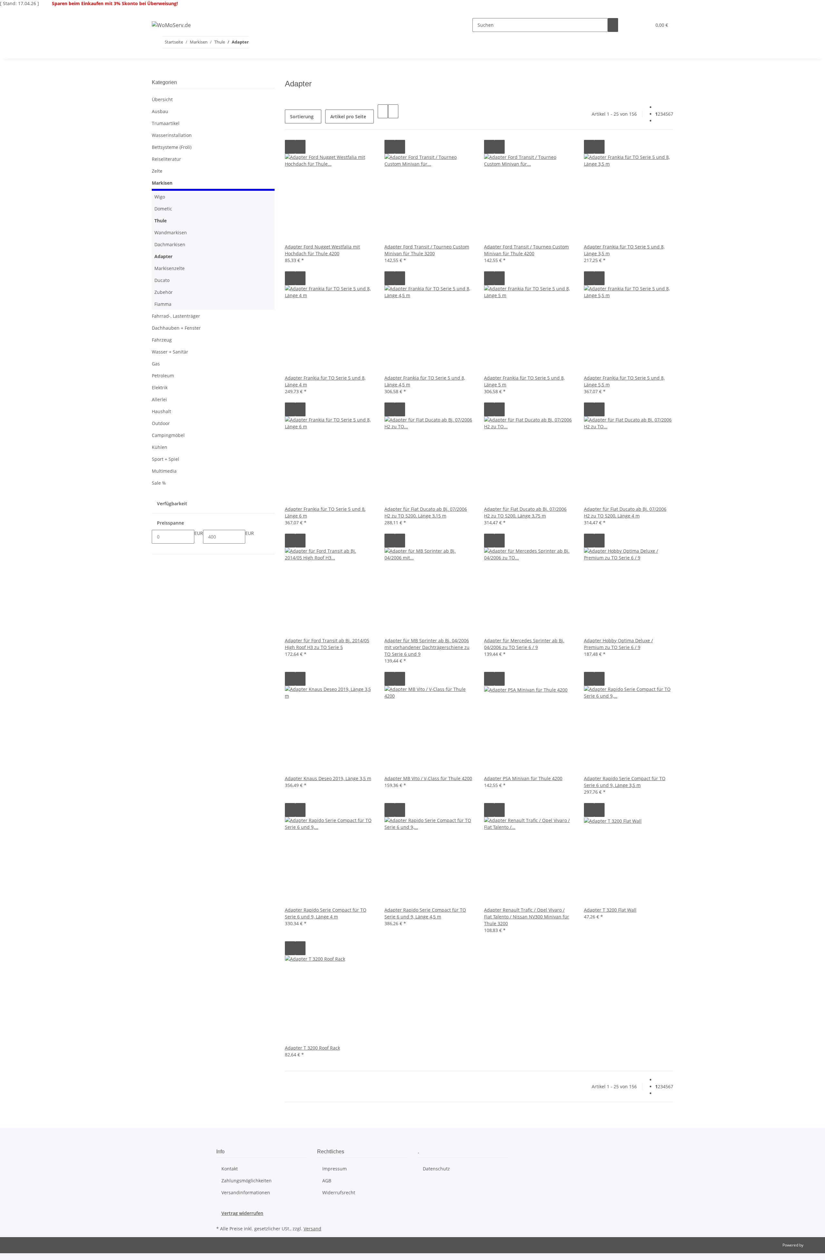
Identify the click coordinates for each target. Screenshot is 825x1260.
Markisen (162, 183)
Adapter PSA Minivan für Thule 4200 (523, 778)
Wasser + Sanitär (170, 352)
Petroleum (163, 376)
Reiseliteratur (166, 159)
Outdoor (161, 423)
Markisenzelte (169, 268)
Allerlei (159, 399)
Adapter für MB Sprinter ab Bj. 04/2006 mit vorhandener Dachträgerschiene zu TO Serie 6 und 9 (427, 647)
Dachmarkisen (169, 244)
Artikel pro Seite (348, 116)
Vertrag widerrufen (242, 1213)
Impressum (334, 1169)
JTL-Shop (812, 1245)
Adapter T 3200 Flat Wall (610, 910)
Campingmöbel (168, 435)
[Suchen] (613, 25)
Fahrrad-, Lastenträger (176, 316)
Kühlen (159, 447)
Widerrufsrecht (338, 1192)
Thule (160, 221)
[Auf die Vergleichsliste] (290, 147)
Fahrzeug (162, 340)
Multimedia (164, 471)
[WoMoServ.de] (171, 25)
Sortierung (302, 116)
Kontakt (229, 1169)
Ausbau (160, 111)
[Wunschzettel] (644, 25)
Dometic (163, 209)
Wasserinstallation (172, 135)
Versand (312, 1229)
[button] (633, 25)
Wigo (159, 197)
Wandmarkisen (170, 232)
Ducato (162, 280)
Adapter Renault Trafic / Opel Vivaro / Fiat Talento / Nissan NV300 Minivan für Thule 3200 (526, 916)
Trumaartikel (166, 123)
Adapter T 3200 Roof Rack (312, 1048)
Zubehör (163, 292)
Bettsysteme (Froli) (171, 147)
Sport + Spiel (165, 459)
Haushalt (161, 411)
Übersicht (162, 99)
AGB (326, 1181)
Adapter (163, 256)
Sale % (159, 483)
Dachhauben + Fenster (176, 328)
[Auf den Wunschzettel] (300, 147)
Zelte (157, 171)
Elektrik (160, 387)
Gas (156, 364)
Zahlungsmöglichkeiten (246, 1181)
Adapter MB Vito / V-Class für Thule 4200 (428, 778)
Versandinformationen (245, 1192)
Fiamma (162, 304)
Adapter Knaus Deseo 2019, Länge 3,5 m (328, 778)
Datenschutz (436, 1169)
